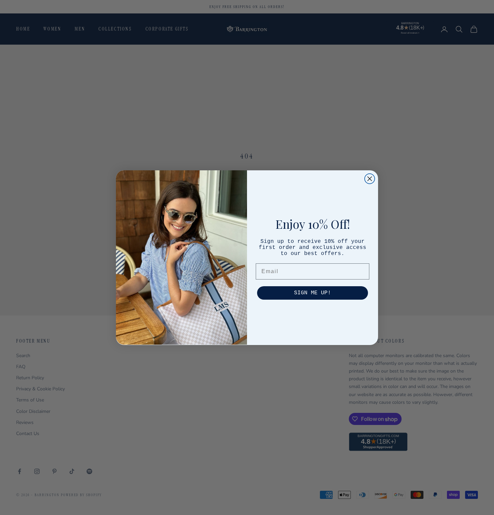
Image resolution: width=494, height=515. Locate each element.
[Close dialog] (370, 179)
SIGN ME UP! (312, 293)
